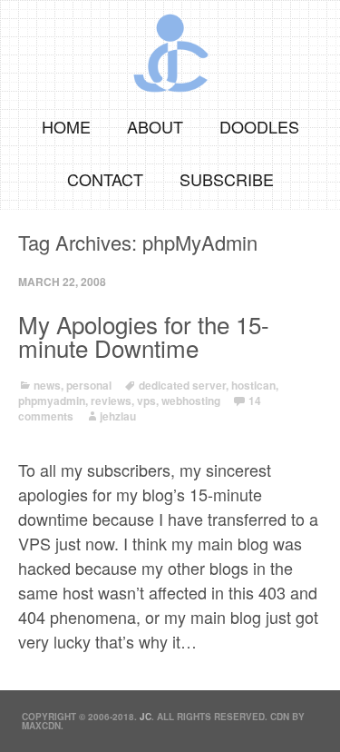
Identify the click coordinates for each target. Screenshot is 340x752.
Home (66, 126)
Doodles (259, 126)
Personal (89, 385)
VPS (146, 400)
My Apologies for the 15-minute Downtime (143, 336)
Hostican (253, 385)
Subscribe (227, 179)
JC (145, 716)
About (155, 126)
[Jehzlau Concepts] (170, 47)
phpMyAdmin (51, 400)
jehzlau (118, 416)
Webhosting (190, 400)
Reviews (111, 400)
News (47, 385)
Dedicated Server (182, 385)
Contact (105, 179)
